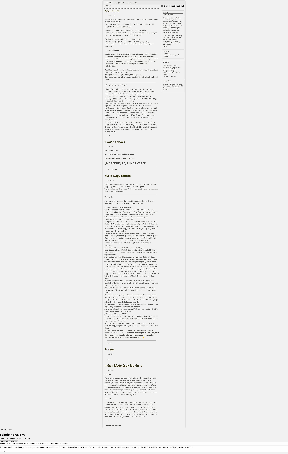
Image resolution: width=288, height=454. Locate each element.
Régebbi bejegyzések (112, 425)
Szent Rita (112, 11)
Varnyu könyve (131, 3)
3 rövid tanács (114, 142)
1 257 (173, 6)
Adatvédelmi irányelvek (171, 55)
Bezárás (3, 451)
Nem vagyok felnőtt (5, 441)
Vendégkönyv (119, 3)
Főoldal (108, 3)
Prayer (109, 349)
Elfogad (65, 443)
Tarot (166, 53)
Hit (109, 135)
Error (166, 57)
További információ (56, 443)
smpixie (114, 169)
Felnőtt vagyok (14, 441)
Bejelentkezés (168, 14)
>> (182, 6)
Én (108, 169)
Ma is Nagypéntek (117, 176)
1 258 (178, 6)
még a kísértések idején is (123, 365)
